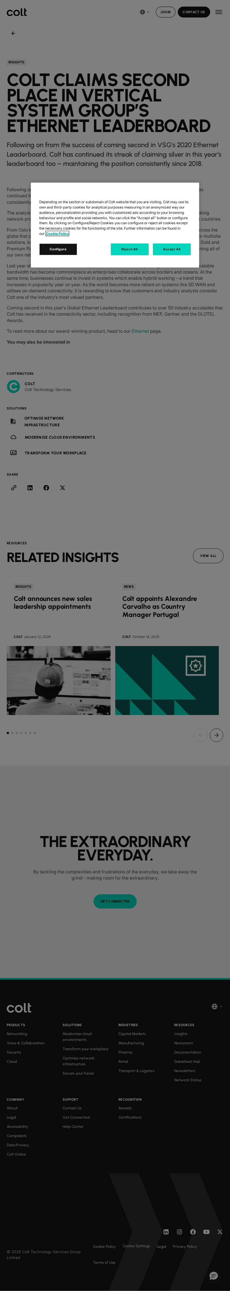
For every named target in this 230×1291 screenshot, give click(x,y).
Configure (58, 249)
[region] (115, 224)
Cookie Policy (57, 234)
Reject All (129, 249)
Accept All (172, 249)
